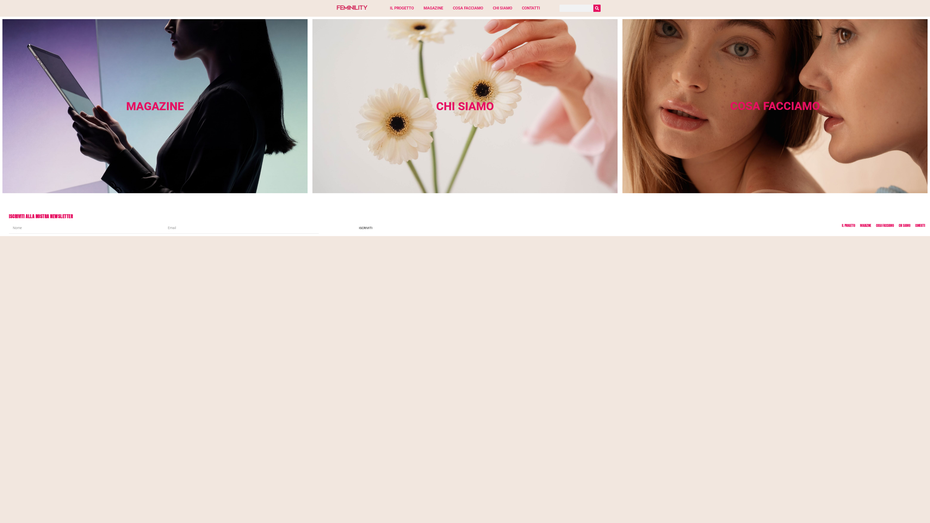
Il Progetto (402, 8)
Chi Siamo (502, 8)
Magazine (433, 8)
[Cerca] (597, 8)
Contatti (531, 8)
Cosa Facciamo (468, 8)
